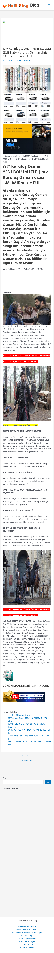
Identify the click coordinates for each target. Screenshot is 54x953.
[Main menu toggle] (49, 5)
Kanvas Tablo (27, 944)
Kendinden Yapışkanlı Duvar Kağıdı (27, 932)
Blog (34, 5)
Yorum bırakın (8, 60)
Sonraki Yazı (27, 760)
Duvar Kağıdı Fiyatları (27, 938)
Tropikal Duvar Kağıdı (27, 926)
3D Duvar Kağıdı (27, 935)
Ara (4, 778)
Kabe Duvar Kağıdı (27, 941)
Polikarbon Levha (27, 947)
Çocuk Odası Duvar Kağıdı (27, 929)
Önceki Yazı (27, 756)
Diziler (18, 60)
